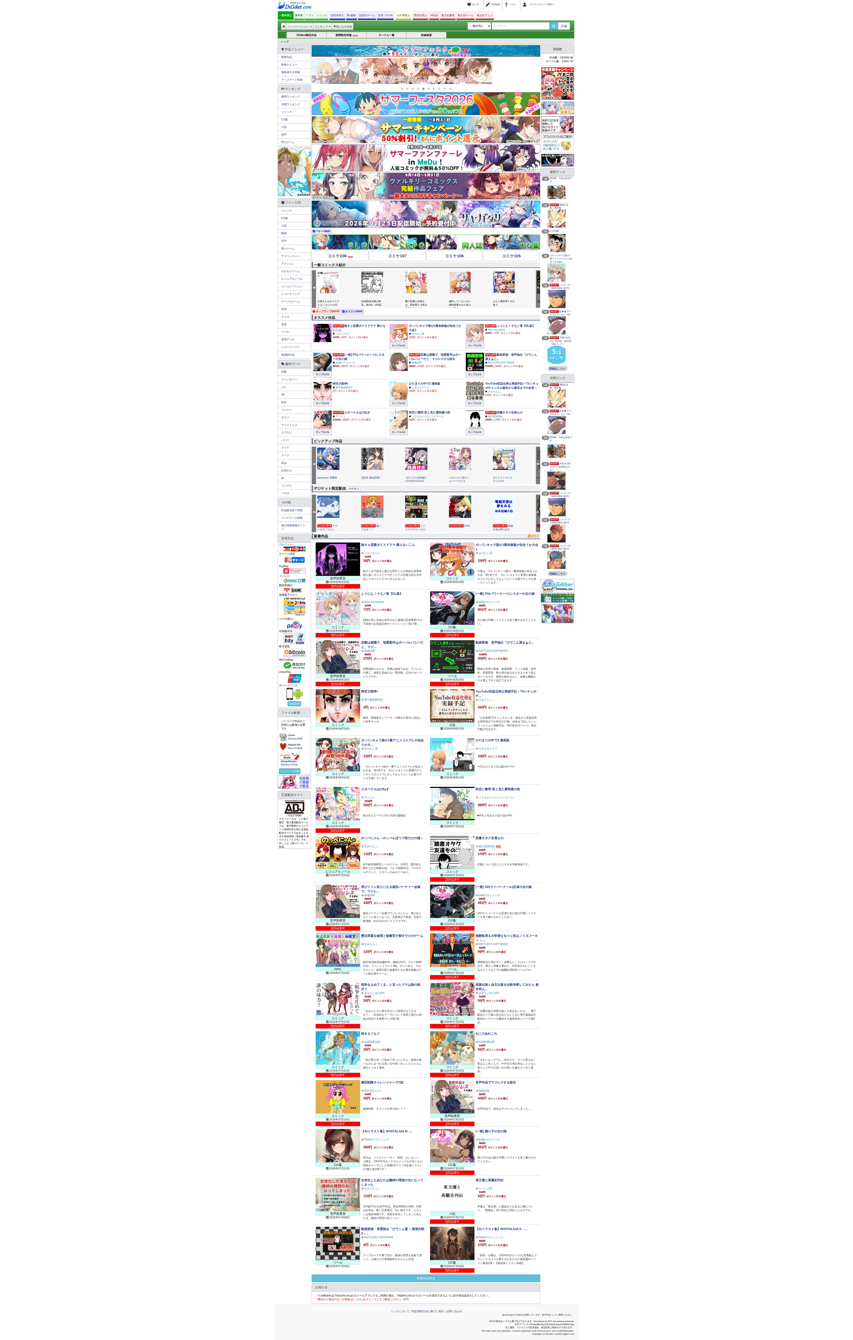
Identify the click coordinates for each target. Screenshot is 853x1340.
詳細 (564, 26)
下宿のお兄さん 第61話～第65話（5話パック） (560, 340)
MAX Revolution (496, 329)
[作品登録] (488, 1)
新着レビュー (289, 64)
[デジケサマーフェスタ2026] (426, 103)
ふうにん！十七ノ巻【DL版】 (516, 325)
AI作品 (434, 15)
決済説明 (294, 703)
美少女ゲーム (466, 15)
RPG (284, 309)
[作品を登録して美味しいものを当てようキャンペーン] (557, 83)
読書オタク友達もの (510, 412)
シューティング (290, 293)
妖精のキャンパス (345, 362)
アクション (288, 263)
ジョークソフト (290, 347)
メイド (285, 447)
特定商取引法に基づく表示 (428, 1311)
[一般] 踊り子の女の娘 (491, 1131)
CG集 (284, 119)
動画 (284, 233)
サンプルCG (398, 345)
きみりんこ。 (495, 391)
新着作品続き (426, 1278)
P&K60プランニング (376, 1139)
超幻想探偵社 (495, 416)
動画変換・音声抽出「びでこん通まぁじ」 (505, 642)
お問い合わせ (454, 1311)
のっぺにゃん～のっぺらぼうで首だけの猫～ (392, 838)
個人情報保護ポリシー (293, 527)
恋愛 (284, 371)
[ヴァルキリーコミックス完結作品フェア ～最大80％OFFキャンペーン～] (426, 186)
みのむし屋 (418, 333)
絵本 (284, 402)
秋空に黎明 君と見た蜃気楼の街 (429, 412)
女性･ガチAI (385, 15)
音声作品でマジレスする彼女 (496, 1082)
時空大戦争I (340, 383)
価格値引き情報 (290, 72)
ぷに (284, 387)
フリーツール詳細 (289, 771)
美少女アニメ (485, 15)
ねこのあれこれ (486, 1033)
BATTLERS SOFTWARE (501, 362)
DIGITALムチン (373, 1090)
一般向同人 (285, 15)
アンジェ (340, 416)
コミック (321, 15)
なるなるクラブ (420, 387)
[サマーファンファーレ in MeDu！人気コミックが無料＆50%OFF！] (426, 158)
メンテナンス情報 (292, 517)
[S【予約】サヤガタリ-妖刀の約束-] (426, 214)
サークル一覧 (387, 35)
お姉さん (286, 470)
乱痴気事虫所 (372, 1041)
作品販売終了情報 (292, 510)
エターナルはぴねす (357, 412)
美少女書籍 (447, 15)
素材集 (299, 15)
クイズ (285, 316)
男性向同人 (420, 15)
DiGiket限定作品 (307, 35)
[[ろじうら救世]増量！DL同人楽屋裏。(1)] (426, 71)
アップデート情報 (292, 79)
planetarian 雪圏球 (327, 477)
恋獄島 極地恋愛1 (370, 477)
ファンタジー (289, 379)
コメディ (286, 409)
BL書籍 (351, 15)
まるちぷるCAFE (374, 993)
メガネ (285, 493)
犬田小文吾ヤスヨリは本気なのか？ (560, 466)
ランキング (322, 26)
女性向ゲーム (367, 15)
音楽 (284, 324)
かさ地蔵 (554, 231)
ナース (285, 455)
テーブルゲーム (290, 301)
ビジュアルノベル (292, 278)
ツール (285, 331)
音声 (284, 134)
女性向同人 (337, 15)
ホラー (285, 417)
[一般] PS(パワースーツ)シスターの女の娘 (505, 593)
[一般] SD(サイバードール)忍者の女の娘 (504, 887)
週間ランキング (290, 96)
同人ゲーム (288, 142)
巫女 (284, 463)
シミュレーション (292, 286)
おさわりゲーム (290, 271)
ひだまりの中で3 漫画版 (424, 383)
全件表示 (353, 488)
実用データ (288, 339)
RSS (535, 536)
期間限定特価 (347, 35)
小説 (284, 127)
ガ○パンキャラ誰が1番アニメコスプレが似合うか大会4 (561, 258)
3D (283, 394)
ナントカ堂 (485, 1188)
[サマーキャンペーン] (426, 129)
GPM (467, 525)
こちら (358, 1299)
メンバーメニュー (299, 26)
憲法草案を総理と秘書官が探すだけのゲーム (392, 935)
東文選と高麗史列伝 (490, 1180)
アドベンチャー (290, 256)
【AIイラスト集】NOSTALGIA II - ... (501, 1229)
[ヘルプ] (507, 1)
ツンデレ (286, 485)
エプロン (286, 432)
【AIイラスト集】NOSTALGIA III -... (386, 1131)
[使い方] (470, 1)
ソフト (310, 15)
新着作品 (286, 57)
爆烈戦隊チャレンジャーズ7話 (382, 1082)
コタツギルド (343, 333)
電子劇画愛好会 (344, 387)
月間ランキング (290, 104)
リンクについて (400, 1311)
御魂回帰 (417, 362)
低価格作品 (288, 354)
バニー (285, 440)
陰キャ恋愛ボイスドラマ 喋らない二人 (388, 544)
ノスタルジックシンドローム (428, 416)
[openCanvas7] (557, 160)
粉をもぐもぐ (370, 1033)
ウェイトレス (289, 425)
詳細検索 (426, 35)
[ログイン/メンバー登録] (525, 1)
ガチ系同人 (403, 15)
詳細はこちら (558, 368)
